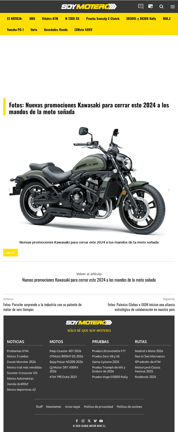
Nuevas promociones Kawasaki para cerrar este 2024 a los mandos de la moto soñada (89, 279)
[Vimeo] (95, 421)
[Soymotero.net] (89, 6)
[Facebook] (77, 421)
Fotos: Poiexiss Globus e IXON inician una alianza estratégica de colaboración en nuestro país (141, 307)
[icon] (141, 7)
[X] (89, 421)
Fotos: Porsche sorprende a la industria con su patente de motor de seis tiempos (42, 307)
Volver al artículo (89, 274)
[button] (161, 6)
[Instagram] (83, 421)
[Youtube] (101, 421)
